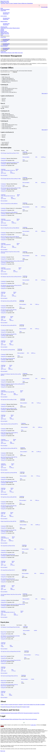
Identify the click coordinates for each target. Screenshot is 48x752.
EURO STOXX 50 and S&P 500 (8, 92)
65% (3, 98)
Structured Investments (5, 9)
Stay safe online (44, 7)
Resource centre (3, 31)
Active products (3, 16)
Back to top (2, 750)
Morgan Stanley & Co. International (9, 80)
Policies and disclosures (14, 719)
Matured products (3, 21)
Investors (2, 30)
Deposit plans (5, 13)
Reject (2, 726)
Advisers (2, 29)
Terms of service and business (31, 719)
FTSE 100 (4, 87)
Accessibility (42, 704)
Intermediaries (30, 3)
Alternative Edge (3, 26)
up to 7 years (4, 107)
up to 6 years (4, 106)
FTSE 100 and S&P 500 (7, 89)
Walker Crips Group (4, 32)
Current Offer (3, 37)
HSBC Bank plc (5, 77)
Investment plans (6, 12)
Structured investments (28, 713)
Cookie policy (33, 724)
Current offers (3, 10)
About (4, 1)
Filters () (15, 72)
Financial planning (14, 713)
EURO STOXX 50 (6, 91)
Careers (11, 3)
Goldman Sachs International (7, 79)
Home (1, 1)
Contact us (7, 3)
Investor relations (29, 704)
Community (15, 3)
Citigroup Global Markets (7, 78)
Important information (4, 719)
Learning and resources (13, 704)
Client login (2, 3)
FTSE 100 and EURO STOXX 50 (9, 88)
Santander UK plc (5, 82)
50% (3, 100)
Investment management (5, 713)
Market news (24, 3)
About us (20, 3)
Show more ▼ (45, 93)
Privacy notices (22, 719)
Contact (7, 1)
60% (3, 99)
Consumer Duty (36, 713)
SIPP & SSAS (21, 713)
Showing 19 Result (4, 144)
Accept (44, 724)
